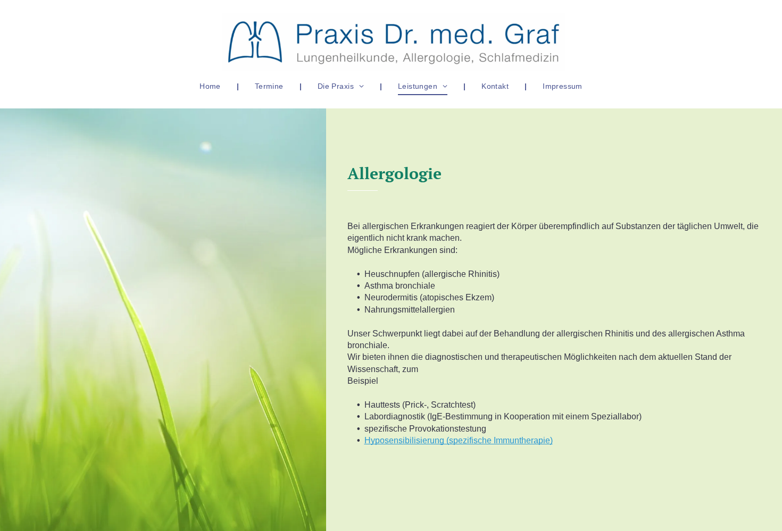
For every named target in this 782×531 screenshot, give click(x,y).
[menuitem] (211, 86)
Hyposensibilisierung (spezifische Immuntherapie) (458, 440)
